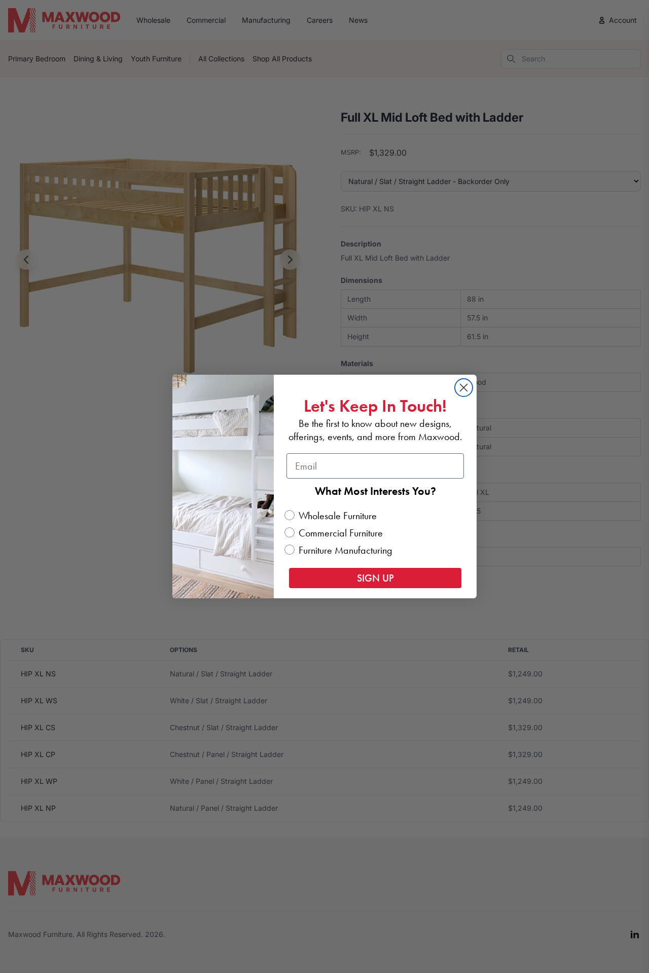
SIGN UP (375, 578)
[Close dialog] (464, 388)
